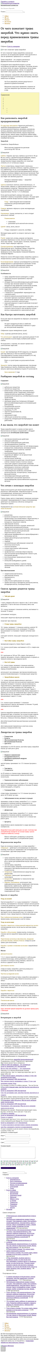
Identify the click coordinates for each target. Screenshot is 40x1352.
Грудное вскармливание (18, 1183)
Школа (12, 1208)
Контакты (7, 23)
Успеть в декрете (7, 1117)
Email (3, 1139)
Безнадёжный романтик (9, 5)
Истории (6, 20)
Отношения (14, 1186)
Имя (3, 1136)
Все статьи (7, 21)
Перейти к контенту (7, 1)
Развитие (13, 1206)
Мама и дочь (14, 1199)
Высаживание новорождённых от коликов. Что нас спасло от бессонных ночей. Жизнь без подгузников (21, 1245)
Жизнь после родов (17, 1185)
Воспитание (14, 1193)
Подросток (14, 1202)
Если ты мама (11, 1190)
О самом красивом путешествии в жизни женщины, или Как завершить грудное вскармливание (19, 1126)
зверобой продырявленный (23, 1059)
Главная (6, 16)
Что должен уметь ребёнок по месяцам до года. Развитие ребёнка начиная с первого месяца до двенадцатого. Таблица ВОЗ (21, 1303)
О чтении (13, 1201)
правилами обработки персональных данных (17, 1341)
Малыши (13, 1197)
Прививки (13, 1204)
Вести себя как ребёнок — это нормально (15, 1068)
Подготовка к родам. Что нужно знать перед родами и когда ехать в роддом (21, 1253)
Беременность (15, 1179)
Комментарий (5, 1146)
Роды (12, 1188)
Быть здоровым (16, 1181)
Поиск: (3, 12)
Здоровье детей (15, 1195)
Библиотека (14, 1192)
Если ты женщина (13, 46)
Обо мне (6, 18)
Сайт (2, 1142)
